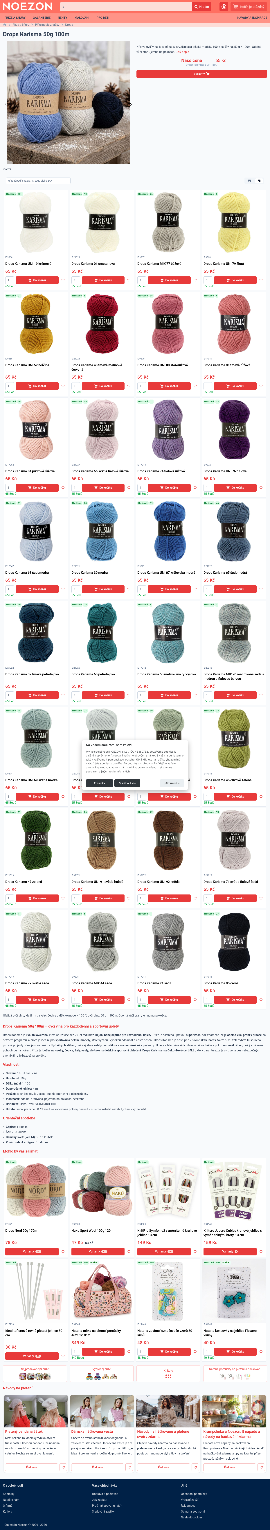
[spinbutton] (9, 280)
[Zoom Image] (36, 222)
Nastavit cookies (191, 1517)
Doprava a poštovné (105, 1494)
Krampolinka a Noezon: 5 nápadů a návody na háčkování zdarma (231, 1434)
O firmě (7, 1505)
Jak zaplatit (99, 1500)
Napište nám (11, 1500)
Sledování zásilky (103, 1511)
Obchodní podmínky (194, 1494)
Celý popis (182, 52)
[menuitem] (14, 18)
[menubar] (56, 18)
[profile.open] (223, 6)
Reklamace (188, 1505)
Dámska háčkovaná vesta (92, 1431)
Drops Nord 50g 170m (21, 1230)
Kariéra (7, 1511)
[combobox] (126, 6)
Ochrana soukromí (193, 1511)
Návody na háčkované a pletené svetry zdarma (163, 1434)
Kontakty (9, 1494)
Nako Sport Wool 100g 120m (92, 1230)
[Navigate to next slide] (131, 104)
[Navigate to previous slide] (5, 104)
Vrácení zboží (189, 1500)
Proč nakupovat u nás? (107, 1505)
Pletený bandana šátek (24, 1431)
